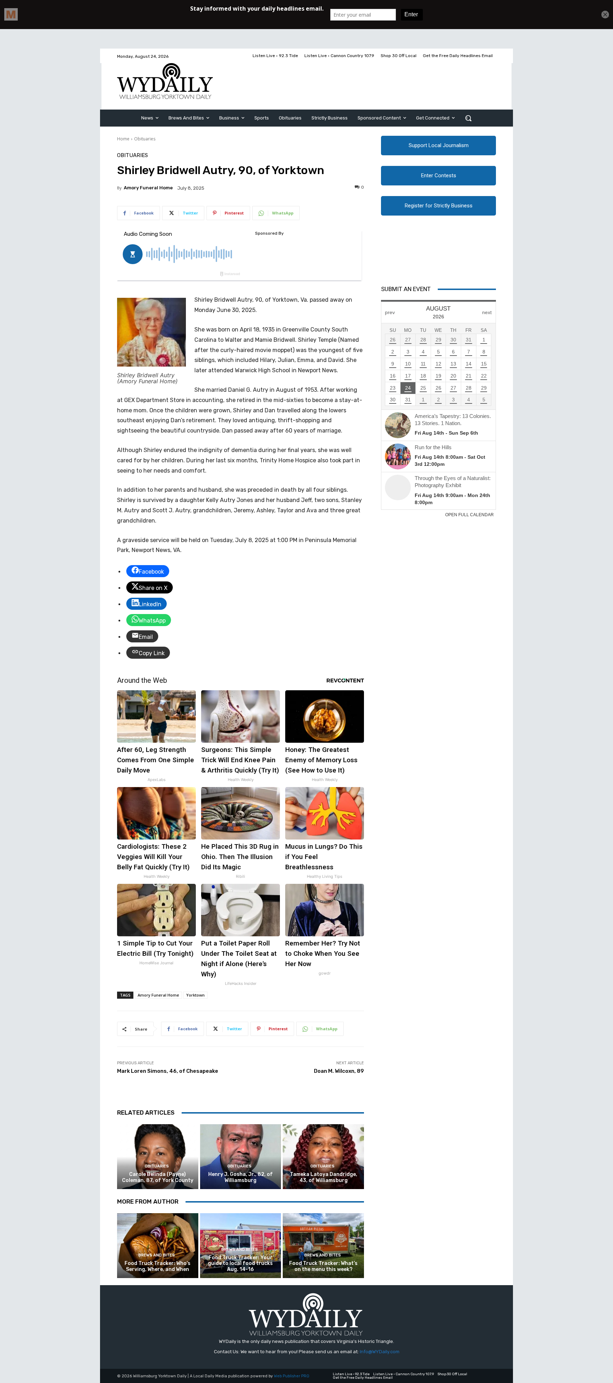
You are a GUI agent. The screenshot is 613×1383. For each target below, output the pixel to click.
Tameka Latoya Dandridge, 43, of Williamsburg (323, 1177)
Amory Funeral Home (148, 187)
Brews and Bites (156, 1255)
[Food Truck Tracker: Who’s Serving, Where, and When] (157, 1245)
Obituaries (144, 139)
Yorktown (195, 995)
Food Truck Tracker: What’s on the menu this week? (323, 1266)
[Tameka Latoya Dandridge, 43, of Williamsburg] (323, 1156)
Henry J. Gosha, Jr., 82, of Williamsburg (240, 1177)
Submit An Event (406, 288)
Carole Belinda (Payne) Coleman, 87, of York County (157, 1177)
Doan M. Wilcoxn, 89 (339, 1071)
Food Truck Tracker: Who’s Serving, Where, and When (157, 1266)
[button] (468, 118)
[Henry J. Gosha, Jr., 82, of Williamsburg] (240, 1156)
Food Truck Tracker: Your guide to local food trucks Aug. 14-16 (240, 1264)
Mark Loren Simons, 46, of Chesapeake (167, 1071)
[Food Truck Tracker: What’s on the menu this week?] (323, 1245)
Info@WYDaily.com (379, 1351)
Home (123, 139)
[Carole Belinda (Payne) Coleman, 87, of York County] (157, 1156)
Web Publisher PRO (291, 1376)
